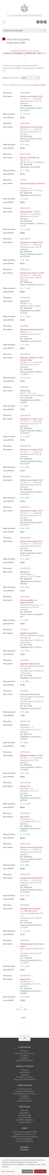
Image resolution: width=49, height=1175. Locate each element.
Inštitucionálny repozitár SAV (24, 1132)
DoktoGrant (24, 1098)
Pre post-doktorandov (24, 1091)
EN (45, 22)
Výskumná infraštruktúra (24, 1079)
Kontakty (25, 1058)
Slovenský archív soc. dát (24, 1134)
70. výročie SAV (24, 1117)
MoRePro (25, 1096)
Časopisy (24, 1075)
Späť (23, 1018)
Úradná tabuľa (24, 1115)
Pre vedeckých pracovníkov (25, 1094)
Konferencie (24, 1072)
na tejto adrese (39, 85)
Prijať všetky (40, 1171)
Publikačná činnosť (24, 1077)
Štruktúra (24, 1056)
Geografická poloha (24, 1060)
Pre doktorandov (24, 1089)
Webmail (24, 1150)
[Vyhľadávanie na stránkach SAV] (38, 22)
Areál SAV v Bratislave (24, 1120)
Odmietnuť (27, 1171)
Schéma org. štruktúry (24, 1053)
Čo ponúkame (24, 1122)
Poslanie (24, 1051)
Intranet (24, 1147)
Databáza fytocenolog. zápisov (24, 1137)
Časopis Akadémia (25, 1139)
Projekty (24, 1070)
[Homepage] (24, 8)
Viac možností (8, 1171)
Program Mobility (24, 1101)
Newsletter (24, 1113)
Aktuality (24, 1110)
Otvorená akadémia (24, 1141)
